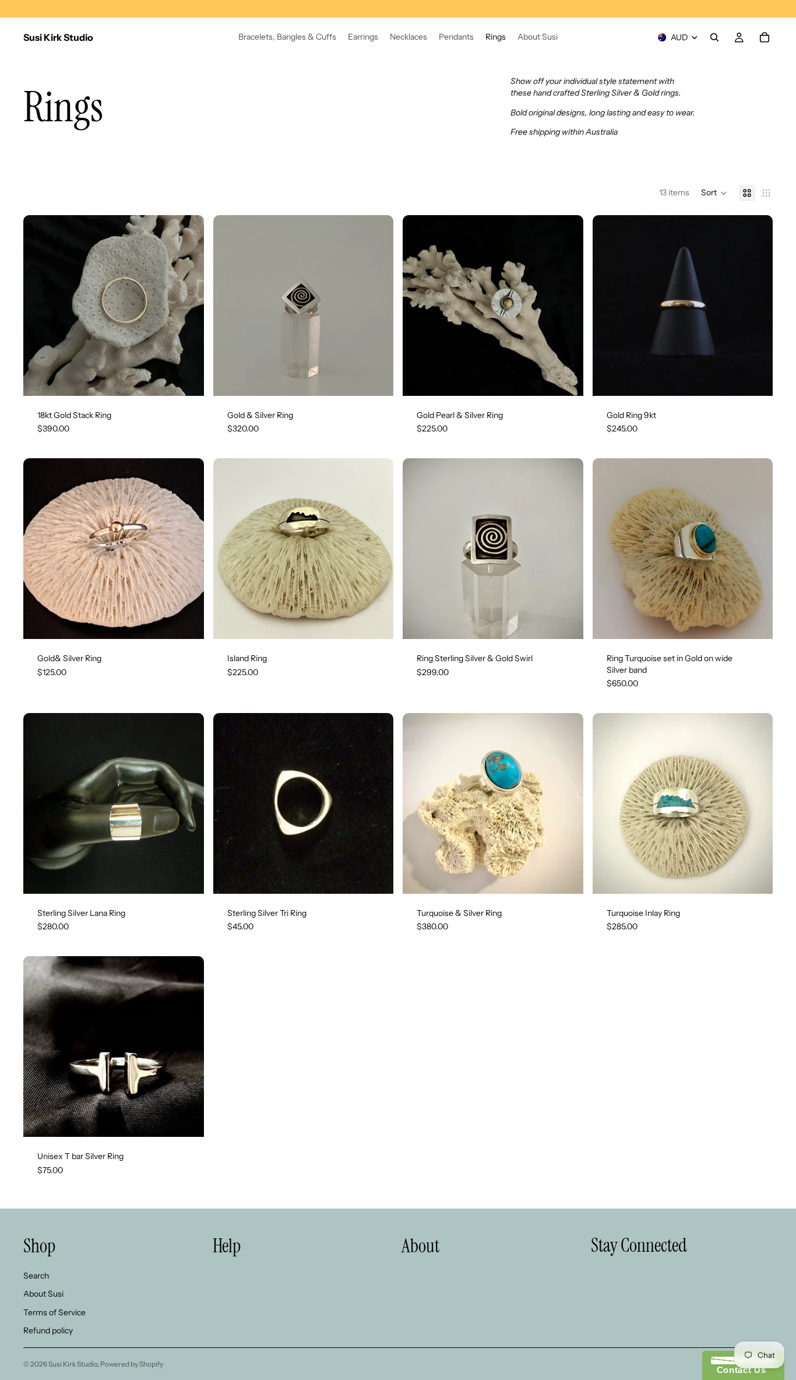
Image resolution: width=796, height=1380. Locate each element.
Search (36, 1275)
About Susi (43, 1293)
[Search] (714, 37)
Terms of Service (54, 1312)
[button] (714, 193)
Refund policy (48, 1331)
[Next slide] (565, 803)
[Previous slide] (420, 803)
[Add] (185, 377)
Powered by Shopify (131, 1364)
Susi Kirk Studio (72, 1364)
